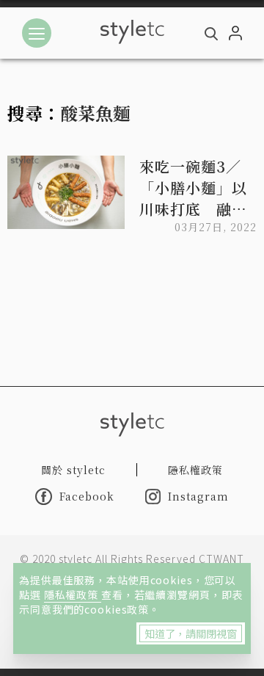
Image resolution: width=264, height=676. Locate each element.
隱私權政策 (72, 594)
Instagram (198, 496)
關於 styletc (73, 469)
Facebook (86, 496)
